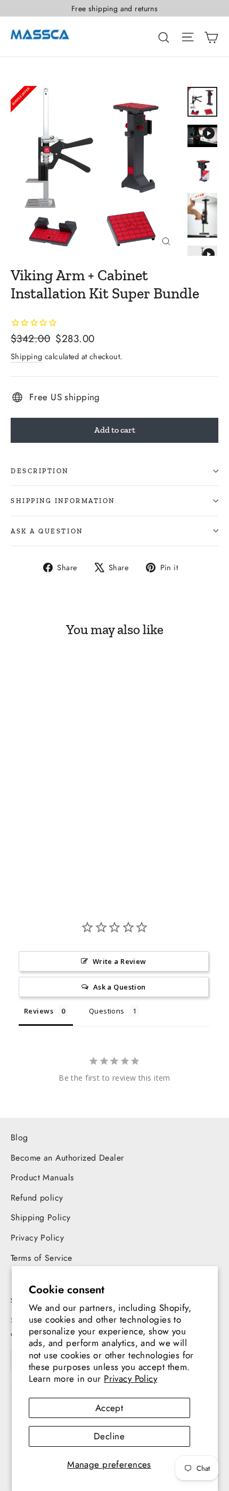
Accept (109, 1407)
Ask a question (47, 531)
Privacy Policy (130, 1378)
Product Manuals (42, 1177)
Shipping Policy (40, 1217)
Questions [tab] (107, 1011)
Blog (19, 1137)
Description (40, 471)
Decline (109, 1436)
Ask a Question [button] (119, 987)
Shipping (26, 356)
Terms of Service (41, 1258)
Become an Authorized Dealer (67, 1158)
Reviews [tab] (38, 1011)
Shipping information (63, 501)
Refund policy (37, 1198)
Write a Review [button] (119, 961)
